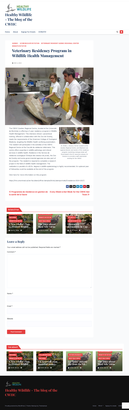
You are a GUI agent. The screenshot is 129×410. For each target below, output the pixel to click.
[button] (117, 32)
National (12, 217)
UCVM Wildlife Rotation (29, 43)
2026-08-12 (74, 368)
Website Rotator (19, 46)
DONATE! (42, 32)
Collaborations (15, 214)
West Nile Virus (44, 221)
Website (10, 319)
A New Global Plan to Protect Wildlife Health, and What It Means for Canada (20, 228)
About (15, 32)
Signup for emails (28, 32)
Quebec (15, 43)
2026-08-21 (14, 368)
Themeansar (43, 406)
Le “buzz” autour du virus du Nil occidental (77, 364)
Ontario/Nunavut (45, 214)
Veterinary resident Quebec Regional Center (60, 43)
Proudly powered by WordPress (15, 406)
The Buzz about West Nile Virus (47, 225)
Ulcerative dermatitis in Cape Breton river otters (78, 227)
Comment (11, 252)
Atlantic (71, 217)
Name (10, 294)
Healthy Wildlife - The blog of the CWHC (18, 19)
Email (9, 306)
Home (7, 32)
